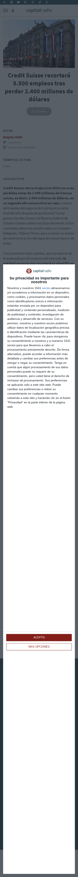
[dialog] (39, 569)
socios (46, 288)
